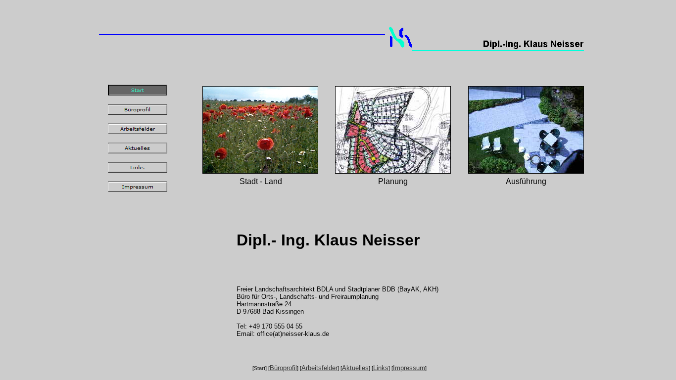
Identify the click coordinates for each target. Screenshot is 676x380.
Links (380, 368)
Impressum (409, 368)
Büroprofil (283, 368)
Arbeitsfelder (319, 368)
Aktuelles (355, 368)
